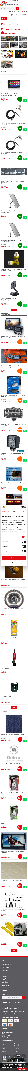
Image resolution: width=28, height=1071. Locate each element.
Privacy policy (5, 981)
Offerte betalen (5, 970)
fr (24, 11)
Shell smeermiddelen (6, 964)
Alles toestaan (14, 558)
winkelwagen (15, 14)
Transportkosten (5, 985)
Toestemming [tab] (5, 511)
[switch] (24, 542)
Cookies (4, 984)
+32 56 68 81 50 (13, 0)
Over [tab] (23, 511)
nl (22, 11)
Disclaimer (4, 976)
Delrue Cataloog (5, 967)
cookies (9, 1065)
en (26, 11)
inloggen (24, 14)
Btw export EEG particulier (7, 986)
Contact (4, 966)
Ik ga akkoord (22, 1069)
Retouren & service (6, 982)
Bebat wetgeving (5, 969)
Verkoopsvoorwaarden (7, 978)
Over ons (4, 979)
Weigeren (14, 562)
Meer (14, 310)
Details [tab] (14, 511)
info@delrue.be (8, 1037)
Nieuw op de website (6, 963)
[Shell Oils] (1, 5)
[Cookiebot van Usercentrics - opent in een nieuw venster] (20, 507)
